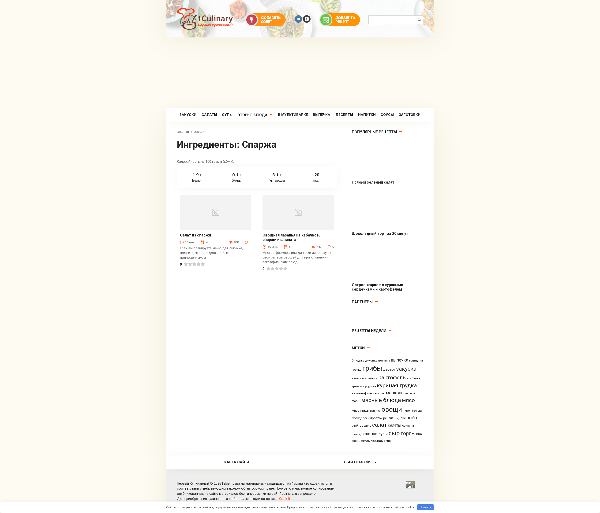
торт (406, 433)
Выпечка (321, 115)
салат (379, 425)
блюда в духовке (364, 360)
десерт (389, 369)
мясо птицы (360, 410)
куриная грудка (397, 385)
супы (383, 434)
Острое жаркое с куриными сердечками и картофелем (377, 287)
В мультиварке (293, 115)
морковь (395, 392)
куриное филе (362, 393)
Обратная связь (360, 462)
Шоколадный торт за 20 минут (380, 233)
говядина (416, 360)
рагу (397, 418)
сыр (394, 433)
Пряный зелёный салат (373, 182)
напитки (375, 410)
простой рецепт (382, 418)
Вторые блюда (252, 115)
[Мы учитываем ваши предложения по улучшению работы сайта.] (265, 19)
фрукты (365, 441)
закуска (406, 368)
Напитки (367, 115)
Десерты (344, 115)
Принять (425, 507)
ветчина (384, 360)
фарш (356, 441)
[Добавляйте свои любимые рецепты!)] (339, 19)
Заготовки (409, 115)
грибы (372, 368)
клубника (413, 378)
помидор (417, 410)
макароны (379, 393)
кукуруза (369, 386)
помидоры (360, 418)
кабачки (372, 378)
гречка (356, 369)
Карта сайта (237, 462)
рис (403, 418)
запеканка (359, 378)
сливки (370, 433)
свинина (408, 425)
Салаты (209, 115)
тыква (417, 434)
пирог (407, 410)
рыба (412, 417)
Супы (227, 115)
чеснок (377, 441)
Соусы (387, 115)
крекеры (357, 386)
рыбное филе (361, 425)
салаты (394, 425)
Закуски (188, 115)
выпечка (399, 360)
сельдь (357, 434)
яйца (387, 441)
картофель (392, 377)
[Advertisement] (300, 72)
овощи (392, 409)
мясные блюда (381, 400)
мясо (408, 400)
